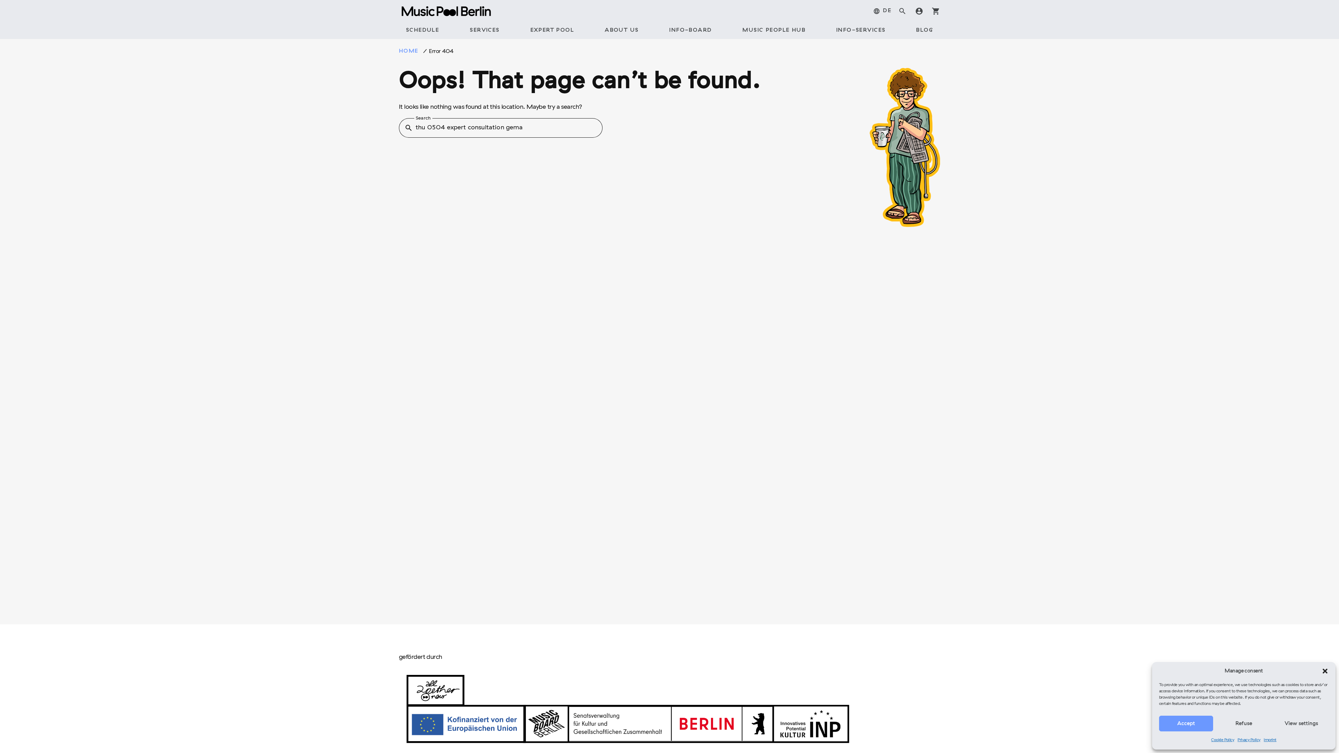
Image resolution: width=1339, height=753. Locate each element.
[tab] (882, 11)
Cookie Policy (1222, 740)
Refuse (1243, 723)
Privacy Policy (1249, 740)
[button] (1325, 671)
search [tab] (902, 11)
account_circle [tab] (919, 11)
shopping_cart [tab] (936, 11)
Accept (1186, 723)
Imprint (1270, 740)
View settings (1301, 723)
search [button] (408, 128)
